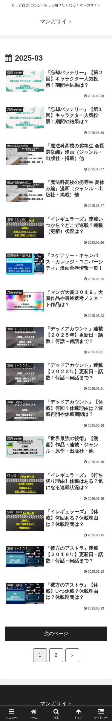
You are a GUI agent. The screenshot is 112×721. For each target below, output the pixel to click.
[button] (100, 702)
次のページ (56, 633)
